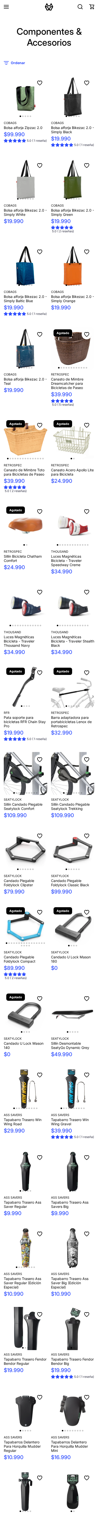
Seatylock (13, 799)
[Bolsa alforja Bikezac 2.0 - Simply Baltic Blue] (25, 265)
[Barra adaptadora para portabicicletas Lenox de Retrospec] (72, 686)
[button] (91, 6)
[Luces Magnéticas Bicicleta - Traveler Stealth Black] (72, 606)
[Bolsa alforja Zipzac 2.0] (25, 97)
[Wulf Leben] (49, 6)
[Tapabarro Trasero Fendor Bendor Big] (72, 1328)
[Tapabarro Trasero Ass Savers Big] (72, 1171)
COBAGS (10, 123)
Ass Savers (13, 1115)
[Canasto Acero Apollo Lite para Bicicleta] (72, 439)
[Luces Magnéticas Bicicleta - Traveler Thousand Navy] (25, 606)
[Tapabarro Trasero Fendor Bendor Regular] (25, 1328)
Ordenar (18, 63)
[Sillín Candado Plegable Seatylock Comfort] (25, 773)
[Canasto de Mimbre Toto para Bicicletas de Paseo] (25, 439)
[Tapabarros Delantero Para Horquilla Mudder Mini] (72, 1411)
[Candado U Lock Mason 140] (25, 1012)
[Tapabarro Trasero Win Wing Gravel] (72, 1089)
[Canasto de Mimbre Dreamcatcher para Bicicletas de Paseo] (72, 348)
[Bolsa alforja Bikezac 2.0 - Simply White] (25, 179)
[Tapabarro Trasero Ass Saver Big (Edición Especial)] (72, 1247)
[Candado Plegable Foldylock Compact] (25, 926)
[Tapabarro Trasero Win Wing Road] (25, 1089)
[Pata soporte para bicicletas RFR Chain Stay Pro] (25, 686)
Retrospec (60, 374)
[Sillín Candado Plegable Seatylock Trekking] (72, 773)
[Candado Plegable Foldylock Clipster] (25, 850)
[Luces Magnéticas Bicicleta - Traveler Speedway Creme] (72, 525)
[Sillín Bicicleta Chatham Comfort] (25, 525)
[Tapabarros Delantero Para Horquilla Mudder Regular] (25, 1411)
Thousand (59, 551)
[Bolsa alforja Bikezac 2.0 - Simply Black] (72, 97)
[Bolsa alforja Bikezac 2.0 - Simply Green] (72, 179)
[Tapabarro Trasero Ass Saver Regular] (25, 1171)
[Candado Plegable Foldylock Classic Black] (72, 850)
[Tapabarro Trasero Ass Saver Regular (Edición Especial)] (25, 1247)
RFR (7, 713)
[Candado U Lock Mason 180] (72, 926)
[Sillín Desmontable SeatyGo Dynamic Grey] (72, 1012)
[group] (25, 141)
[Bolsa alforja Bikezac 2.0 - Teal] (25, 348)
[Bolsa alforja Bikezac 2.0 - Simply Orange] (72, 265)
